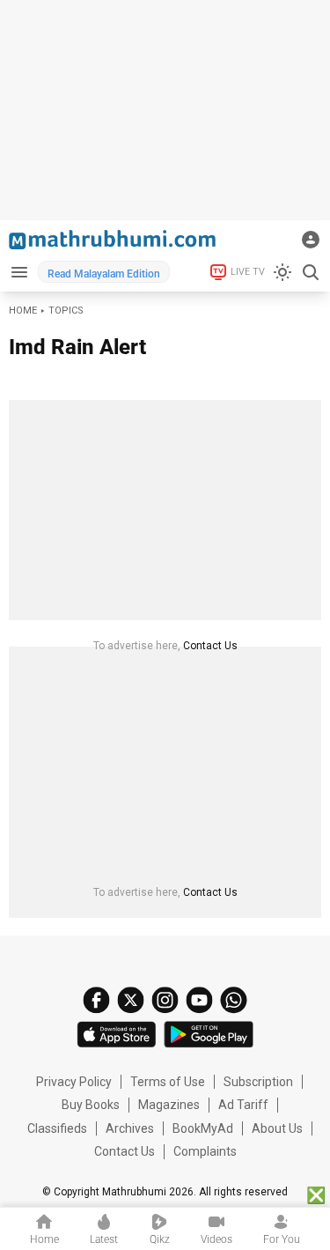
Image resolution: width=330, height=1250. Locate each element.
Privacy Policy (74, 1082)
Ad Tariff (243, 1105)
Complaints (205, 1151)
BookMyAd (202, 1128)
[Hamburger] (19, 272)
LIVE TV (248, 271)
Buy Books (91, 1105)
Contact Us (210, 646)
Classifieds (57, 1128)
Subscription (258, 1082)
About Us (277, 1128)
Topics (66, 310)
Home (23, 310)
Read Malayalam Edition (104, 274)
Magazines (169, 1105)
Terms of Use (167, 1082)
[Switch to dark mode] (282, 272)
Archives (130, 1128)
